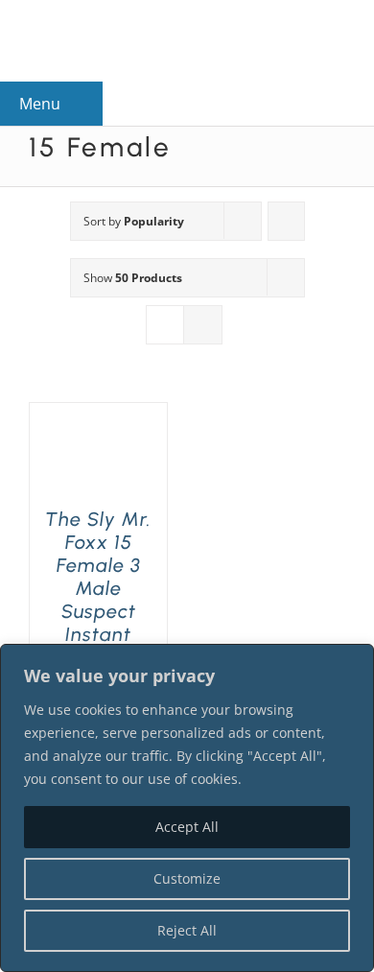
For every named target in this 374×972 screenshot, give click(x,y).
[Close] (353, 660)
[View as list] (203, 325)
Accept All (187, 827)
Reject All (187, 930)
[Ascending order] (286, 221)
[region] (187, 808)
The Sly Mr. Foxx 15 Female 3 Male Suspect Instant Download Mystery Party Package (98, 623)
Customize (187, 878)
